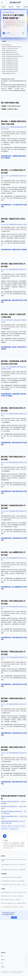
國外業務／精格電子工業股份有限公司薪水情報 (10, 54)
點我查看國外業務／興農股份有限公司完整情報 (14, 249)
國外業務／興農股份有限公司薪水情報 (9, 50)
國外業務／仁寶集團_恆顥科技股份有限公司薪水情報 (11, 46)
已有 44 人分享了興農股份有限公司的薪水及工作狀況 (14, 224)
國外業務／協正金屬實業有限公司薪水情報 (10, 63)
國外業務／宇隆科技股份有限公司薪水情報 (10, 67)
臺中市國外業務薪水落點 (6, 44)
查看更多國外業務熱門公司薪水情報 (8, 73)
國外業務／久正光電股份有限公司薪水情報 (10, 48)
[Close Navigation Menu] (2, 2)
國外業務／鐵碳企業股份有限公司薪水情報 (10, 52)
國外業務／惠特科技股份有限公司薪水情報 (10, 58)
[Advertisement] (14, 935)
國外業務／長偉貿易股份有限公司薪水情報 (10, 62)
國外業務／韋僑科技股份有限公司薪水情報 (10, 69)
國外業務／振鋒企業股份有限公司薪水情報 (10, 71)
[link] (14, 860)
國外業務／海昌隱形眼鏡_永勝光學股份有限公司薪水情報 (12, 56)
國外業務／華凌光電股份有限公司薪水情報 (10, 60)
